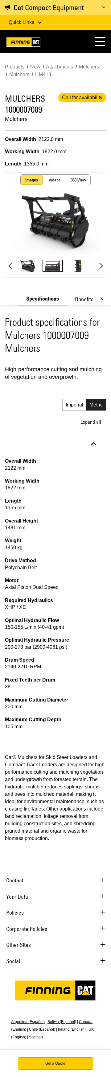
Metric (96, 404)
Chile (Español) (42, 1029)
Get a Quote (55, 1063)
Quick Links (22, 22)
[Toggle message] (103, 7)
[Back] (10, 266)
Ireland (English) (72, 1029)
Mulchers (16, 119)
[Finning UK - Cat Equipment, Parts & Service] (23, 43)
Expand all (90, 422)
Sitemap (36, 1037)
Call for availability (82, 97)
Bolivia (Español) (61, 1022)
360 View (78, 180)
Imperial (74, 404)
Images (31, 180)
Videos (54, 180)
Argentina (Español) (28, 1022)
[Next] (101, 266)
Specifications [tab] (42, 298)
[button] (100, 41)
